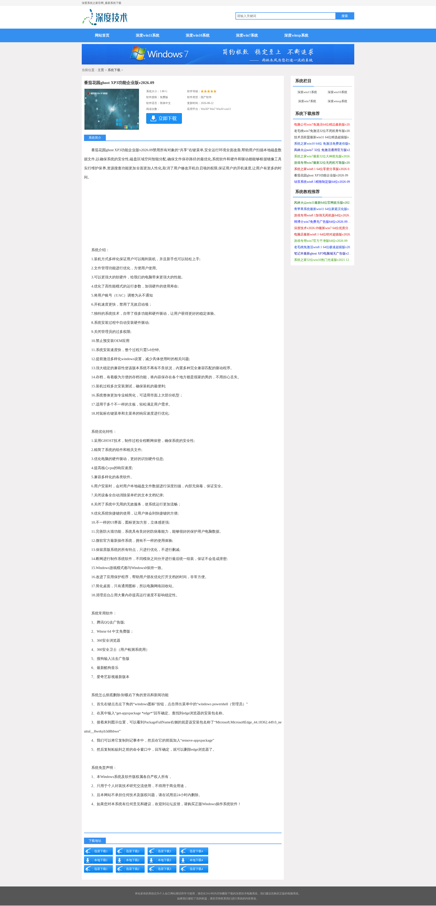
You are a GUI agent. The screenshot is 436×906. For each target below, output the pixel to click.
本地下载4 (196, 860)
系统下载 (114, 70)
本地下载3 (164, 860)
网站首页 (102, 35)
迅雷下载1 (101, 851)
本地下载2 (132, 860)
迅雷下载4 (196, 851)
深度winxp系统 (296, 35)
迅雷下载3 (164, 851)
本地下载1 (101, 860)
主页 (101, 70)
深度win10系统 (198, 35)
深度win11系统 (147, 35)
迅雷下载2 (132, 851)
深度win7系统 (247, 35)
